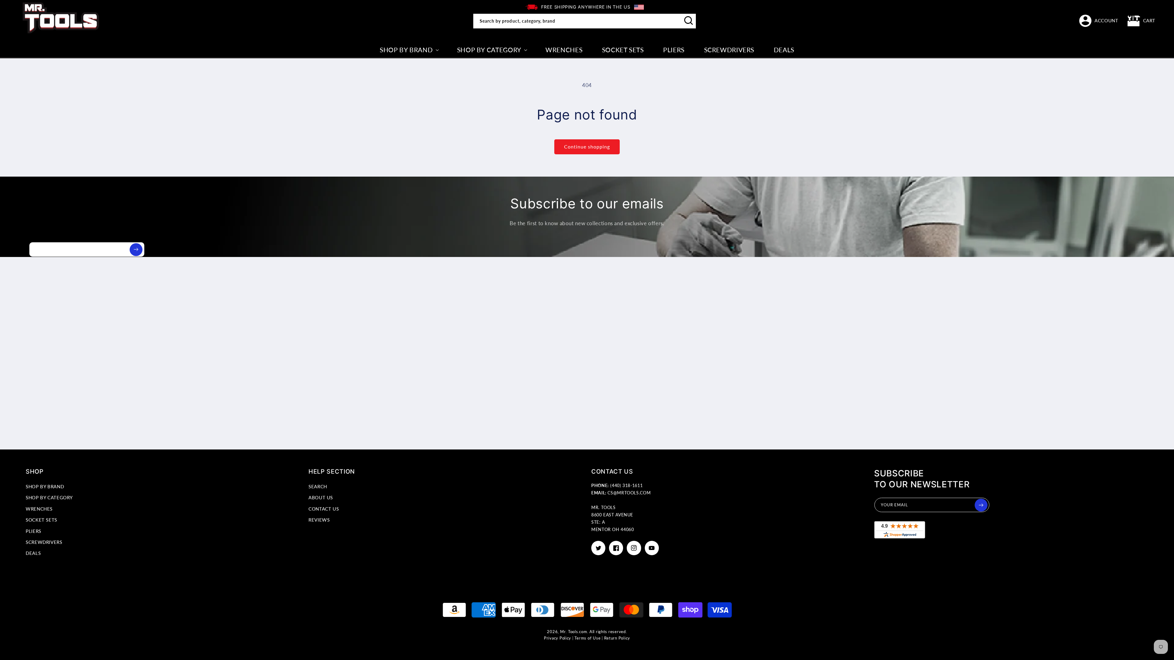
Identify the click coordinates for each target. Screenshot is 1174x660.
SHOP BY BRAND (45, 486)
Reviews (319, 519)
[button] (1142, 21)
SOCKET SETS (41, 519)
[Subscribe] (136, 249)
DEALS (33, 553)
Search (317, 486)
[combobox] (584, 21)
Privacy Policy (557, 638)
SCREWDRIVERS (44, 542)
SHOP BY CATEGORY (49, 497)
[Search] (689, 21)
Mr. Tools (569, 631)
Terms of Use (587, 638)
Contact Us (323, 509)
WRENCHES (39, 509)
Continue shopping (587, 146)
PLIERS (33, 531)
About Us (320, 497)
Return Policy (617, 638)
